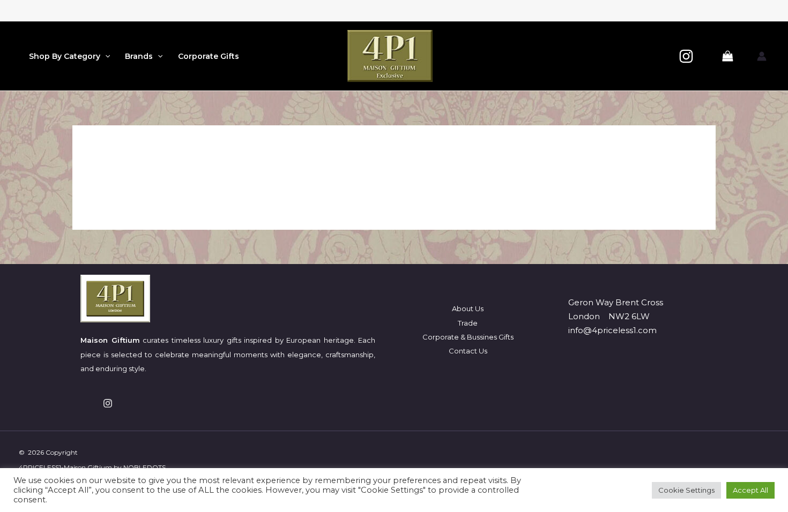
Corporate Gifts (208, 56)
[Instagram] (686, 56)
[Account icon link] (762, 56)
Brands (139, 56)
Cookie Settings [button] (686, 490)
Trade (468, 323)
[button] (105, 56)
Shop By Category (64, 56)
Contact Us (468, 351)
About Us (468, 308)
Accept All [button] (750, 490)
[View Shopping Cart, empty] (727, 56)
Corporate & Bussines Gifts (468, 337)
